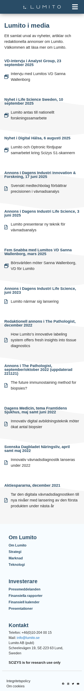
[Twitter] (73, 683)
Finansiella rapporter (25, 596)
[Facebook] (63, 683)
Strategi (15, 552)
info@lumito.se (28, 638)
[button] (75, 7)
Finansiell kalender (24, 602)
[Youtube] (78, 683)
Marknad (16, 558)
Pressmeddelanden (24, 589)
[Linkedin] (68, 683)
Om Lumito (17, 545)
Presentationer (21, 608)
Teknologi (17, 564)
